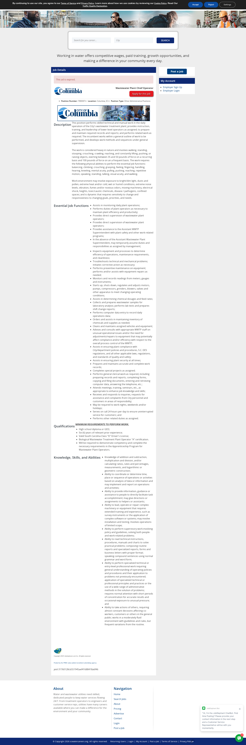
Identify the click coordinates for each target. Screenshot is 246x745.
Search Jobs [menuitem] (120, 699)
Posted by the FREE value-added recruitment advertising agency (75, 663)
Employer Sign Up (172, 87)
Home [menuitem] (117, 694)
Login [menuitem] (117, 723)
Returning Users (118, 741)
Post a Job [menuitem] (119, 728)
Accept (195, 4)
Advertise (119, 713)
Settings (227, 4)
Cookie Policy (160, 3)
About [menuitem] (117, 703)
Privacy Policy (186, 741)
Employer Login (171, 90)
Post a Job (177, 71)
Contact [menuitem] (118, 718)
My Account (141, 741)
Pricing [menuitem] (117, 708)
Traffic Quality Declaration (95, 6)
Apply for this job (141, 93)
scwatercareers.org (79, 741)
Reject (211, 4)
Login (131, 741)
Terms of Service (169, 741)
